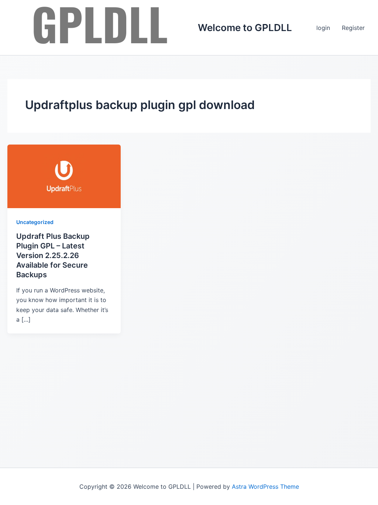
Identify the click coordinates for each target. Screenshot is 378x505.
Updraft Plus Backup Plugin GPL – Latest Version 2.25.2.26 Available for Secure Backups (53, 255)
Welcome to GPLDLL (245, 27)
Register (353, 27)
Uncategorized (35, 222)
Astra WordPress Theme (265, 486)
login (323, 27)
